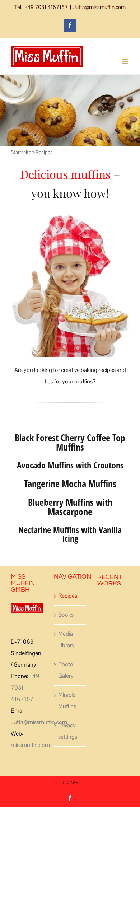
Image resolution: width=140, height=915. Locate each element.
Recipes (67, 595)
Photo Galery (66, 670)
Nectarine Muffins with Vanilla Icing (70, 534)
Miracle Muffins (67, 700)
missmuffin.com (30, 745)
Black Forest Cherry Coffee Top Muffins (70, 442)
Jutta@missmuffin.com (99, 7)
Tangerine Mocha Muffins (70, 483)
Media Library (66, 639)
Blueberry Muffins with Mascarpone (70, 507)
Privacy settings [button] (67, 731)
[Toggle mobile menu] (125, 61)
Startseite (21, 152)
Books (66, 614)
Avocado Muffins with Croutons (70, 465)
